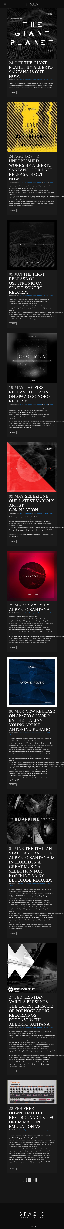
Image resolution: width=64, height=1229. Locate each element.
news (29, 732)
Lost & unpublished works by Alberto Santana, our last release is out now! (30, 167)
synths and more (37, 79)
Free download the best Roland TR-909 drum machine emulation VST (31, 1117)
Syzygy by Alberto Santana (29, 607)
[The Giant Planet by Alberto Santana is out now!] (32, 33)
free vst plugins (23, 1130)
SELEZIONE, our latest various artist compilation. (31, 503)
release (30, 79)
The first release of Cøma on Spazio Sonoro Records (29, 394)
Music (26, 79)
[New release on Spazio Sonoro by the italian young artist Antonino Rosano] (32, 682)
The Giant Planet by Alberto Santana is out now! (31, 69)
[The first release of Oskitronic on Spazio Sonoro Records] (32, 245)
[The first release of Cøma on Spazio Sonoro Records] (32, 358)
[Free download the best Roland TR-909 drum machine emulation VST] (32, 1092)
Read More (12, 92)
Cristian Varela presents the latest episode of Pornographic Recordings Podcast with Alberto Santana (31, 1011)
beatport (22, 79)
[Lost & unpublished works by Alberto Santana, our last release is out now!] (32, 127)
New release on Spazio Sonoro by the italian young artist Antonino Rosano (32, 720)
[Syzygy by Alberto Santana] (32, 576)
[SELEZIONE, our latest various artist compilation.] (32, 467)
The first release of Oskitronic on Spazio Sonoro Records (27, 283)
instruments (31, 1130)
